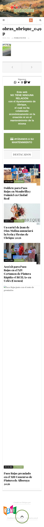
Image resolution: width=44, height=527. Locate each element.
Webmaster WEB (20, 38)
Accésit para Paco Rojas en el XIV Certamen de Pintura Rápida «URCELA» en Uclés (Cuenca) (17, 274)
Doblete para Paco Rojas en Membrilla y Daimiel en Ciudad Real (17, 193)
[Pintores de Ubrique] (22, 8)
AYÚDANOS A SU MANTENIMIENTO (23, 141)
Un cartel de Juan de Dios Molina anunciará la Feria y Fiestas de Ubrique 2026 (18, 232)
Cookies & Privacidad (15, 518)
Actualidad (19, 181)
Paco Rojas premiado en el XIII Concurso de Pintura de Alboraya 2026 (18, 478)
